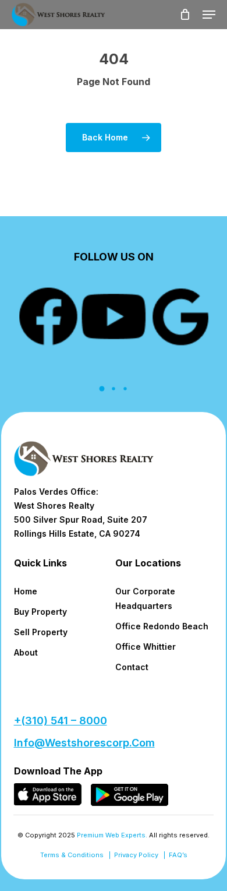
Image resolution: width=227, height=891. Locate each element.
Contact (131, 667)
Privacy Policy (136, 855)
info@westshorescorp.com (84, 743)
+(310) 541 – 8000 (60, 720)
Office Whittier (145, 646)
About (26, 652)
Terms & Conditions (72, 855)
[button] (209, 14)
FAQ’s (178, 855)
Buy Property (40, 612)
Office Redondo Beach (161, 626)
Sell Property (41, 632)
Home (25, 591)
